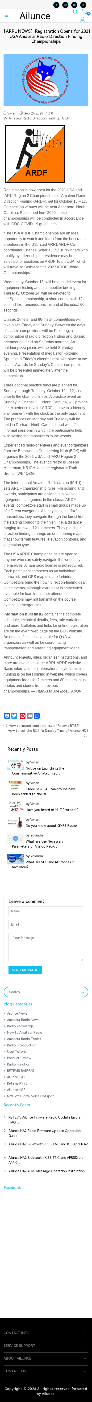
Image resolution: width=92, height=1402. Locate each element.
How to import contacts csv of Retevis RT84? (44, 726)
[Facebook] (7, 716)
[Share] (37, 716)
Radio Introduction (21, 1045)
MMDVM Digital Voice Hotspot (30, 1096)
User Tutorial (17, 1052)
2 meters (45, 680)
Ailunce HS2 (16, 1090)
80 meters (68, 680)
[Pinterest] (22, 716)
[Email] (30, 716)
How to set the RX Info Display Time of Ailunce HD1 (48, 731)
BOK (74, 451)
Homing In (40, 674)
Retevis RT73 (17, 1083)
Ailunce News (17, 1013)
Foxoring (61, 331)
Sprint (15, 299)
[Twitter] (14, 716)
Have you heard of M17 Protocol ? (52, 810)
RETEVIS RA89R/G (20, 1071)
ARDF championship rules (33, 488)
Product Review (19, 1058)
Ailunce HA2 (16, 1077)
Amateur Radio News (23, 1020)
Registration (14, 190)
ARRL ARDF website (63, 663)
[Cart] (84, 13)
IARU (75, 483)
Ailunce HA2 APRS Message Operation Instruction (46, 1171)
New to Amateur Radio (24, 1032)
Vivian (11, 113)
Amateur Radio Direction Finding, (34, 118)
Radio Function (18, 1064)
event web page (34, 631)
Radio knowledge (20, 1026)
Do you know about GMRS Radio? (51, 826)
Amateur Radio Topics (24, 1039)
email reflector (21, 637)
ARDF (65, 118)
